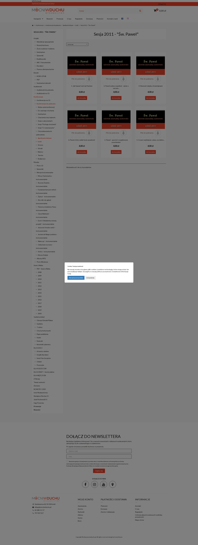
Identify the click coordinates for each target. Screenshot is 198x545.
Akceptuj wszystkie (76, 278)
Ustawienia (90, 278)
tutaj (69, 274)
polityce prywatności (104, 271)
